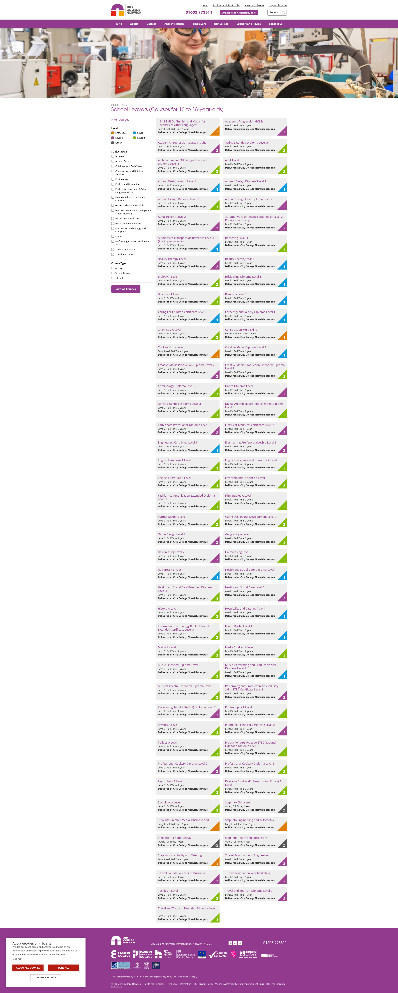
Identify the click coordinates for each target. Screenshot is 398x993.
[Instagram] (240, 943)
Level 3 (141, 137)
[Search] (283, 13)
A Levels (119, 156)
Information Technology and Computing (130, 230)
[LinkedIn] (235, 943)
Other (118, 142)
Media (118, 236)
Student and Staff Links (226, 5)
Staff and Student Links (252, 983)
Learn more (17, 959)
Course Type (118, 263)
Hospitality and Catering (128, 223)
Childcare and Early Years (128, 166)
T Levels (119, 277)
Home (114, 104)
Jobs (205, 5)
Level (114, 128)
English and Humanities (128, 184)
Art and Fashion (123, 161)
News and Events (254, 5)
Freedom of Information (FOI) (182, 983)
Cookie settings (46, 978)
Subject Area (119, 151)
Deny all (63, 968)
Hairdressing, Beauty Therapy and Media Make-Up (133, 212)
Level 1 (141, 132)
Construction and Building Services (129, 173)
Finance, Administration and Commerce (130, 199)
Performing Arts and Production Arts (132, 243)
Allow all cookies (28, 968)
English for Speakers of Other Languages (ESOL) (131, 191)
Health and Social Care (127, 218)
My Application (278, 5)
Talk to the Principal (153, 983)
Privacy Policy (165, 976)
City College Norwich (126, 10)
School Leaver (122, 273)
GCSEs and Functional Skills (130, 205)
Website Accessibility (226, 983)
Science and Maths (125, 249)
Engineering (121, 179)
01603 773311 (199, 13)
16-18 (124, 104)
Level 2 (119, 137)
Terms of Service (184, 976)
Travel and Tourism (125, 254)
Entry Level (121, 132)
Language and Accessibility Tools (239, 12)
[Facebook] (230, 943)
